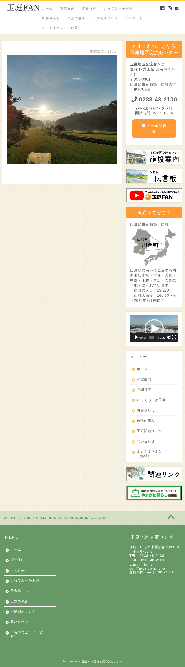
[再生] (136, 337)
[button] (154, 328)
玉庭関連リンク (105, 18)
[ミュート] (168, 337)
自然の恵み (76, 18)
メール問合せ (156, 128)
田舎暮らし (51, 18)
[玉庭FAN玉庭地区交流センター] (23, 13)
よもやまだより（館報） (62, 28)
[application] (154, 328)
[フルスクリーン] (174, 337)
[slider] (151, 337)
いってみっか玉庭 (118, 8)
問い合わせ (134, 18)
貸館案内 (67, 8)
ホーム (47, 8)
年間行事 (89, 8)
